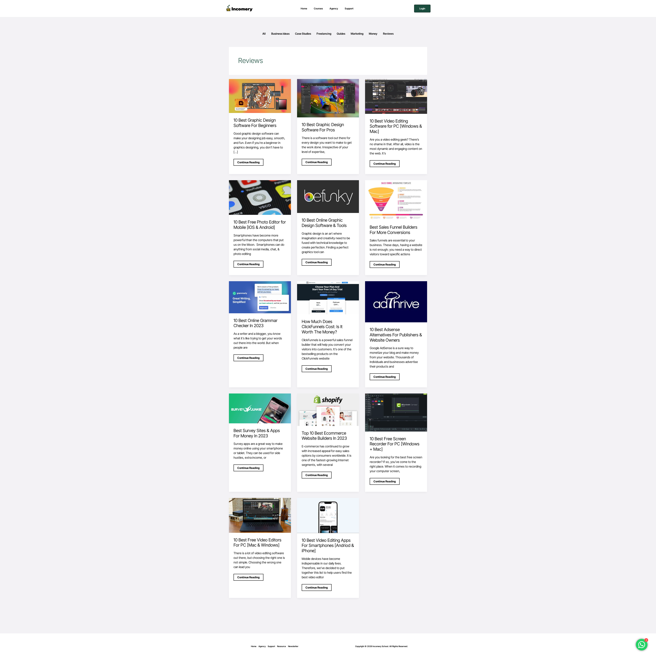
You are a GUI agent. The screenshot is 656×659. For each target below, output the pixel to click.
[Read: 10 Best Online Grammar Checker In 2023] (260, 297)
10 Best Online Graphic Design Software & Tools (324, 223)
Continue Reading (248, 161)
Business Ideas (280, 33)
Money (373, 33)
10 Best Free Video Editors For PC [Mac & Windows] (257, 542)
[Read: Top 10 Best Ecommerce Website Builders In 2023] (328, 409)
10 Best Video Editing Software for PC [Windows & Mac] (396, 126)
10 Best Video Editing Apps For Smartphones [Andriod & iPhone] (328, 545)
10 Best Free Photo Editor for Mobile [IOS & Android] (260, 224)
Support (271, 646)
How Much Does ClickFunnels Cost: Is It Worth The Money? (322, 327)
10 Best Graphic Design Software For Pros (323, 127)
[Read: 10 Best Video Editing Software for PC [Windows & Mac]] (396, 96)
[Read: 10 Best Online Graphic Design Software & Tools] (328, 196)
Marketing (357, 33)
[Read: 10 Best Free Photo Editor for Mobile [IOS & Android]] (260, 197)
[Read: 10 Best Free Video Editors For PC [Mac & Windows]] (260, 515)
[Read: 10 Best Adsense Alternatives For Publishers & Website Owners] (396, 301)
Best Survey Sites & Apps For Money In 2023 (257, 433)
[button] (422, 8)
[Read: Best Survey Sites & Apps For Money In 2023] (260, 408)
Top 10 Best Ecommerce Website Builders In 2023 (324, 436)
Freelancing (324, 33)
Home (253, 646)
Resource (281, 646)
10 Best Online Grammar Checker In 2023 (255, 323)
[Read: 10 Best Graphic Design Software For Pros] (328, 98)
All (264, 33)
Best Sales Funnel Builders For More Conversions (393, 230)
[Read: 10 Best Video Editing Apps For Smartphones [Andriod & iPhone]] (328, 515)
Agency (262, 646)
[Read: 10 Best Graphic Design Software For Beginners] (260, 96)
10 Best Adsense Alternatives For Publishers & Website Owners (396, 335)
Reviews (388, 33)
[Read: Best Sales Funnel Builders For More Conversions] (396, 200)
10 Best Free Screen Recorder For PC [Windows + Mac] (394, 444)
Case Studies (303, 33)
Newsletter (293, 646)
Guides (341, 33)
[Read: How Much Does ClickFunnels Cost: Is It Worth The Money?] (328, 297)
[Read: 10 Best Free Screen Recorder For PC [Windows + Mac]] (396, 412)
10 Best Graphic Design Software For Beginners (255, 123)
